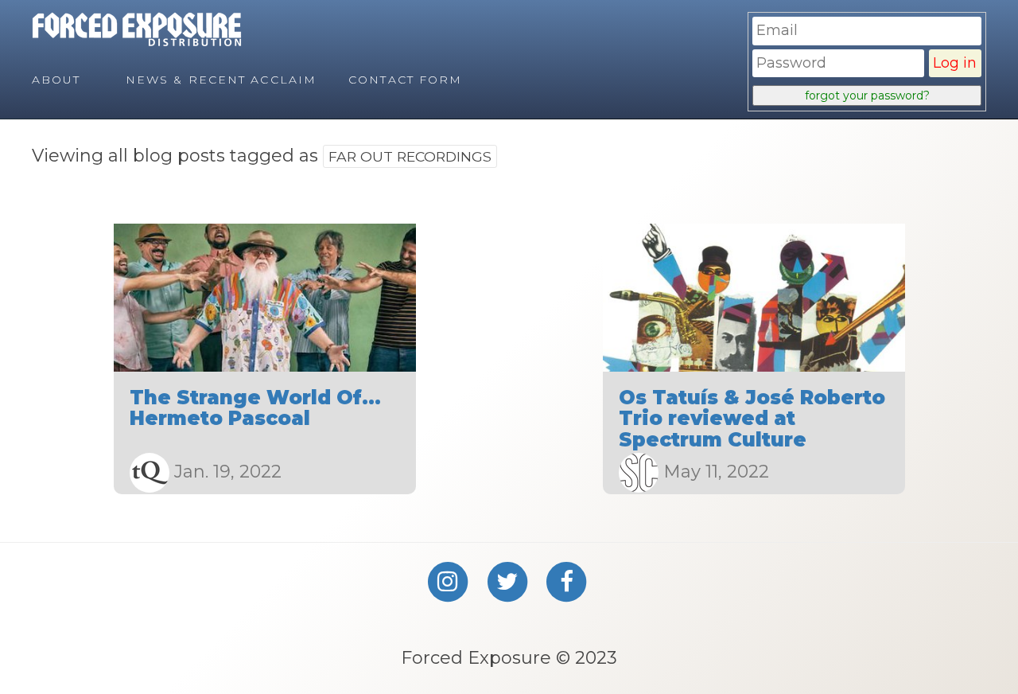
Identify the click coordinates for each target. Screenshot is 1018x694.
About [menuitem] (56, 79)
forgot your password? (867, 95)
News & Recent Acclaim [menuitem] (221, 79)
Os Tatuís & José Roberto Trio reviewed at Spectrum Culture (752, 418)
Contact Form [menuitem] (405, 79)
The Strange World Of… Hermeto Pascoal (255, 408)
